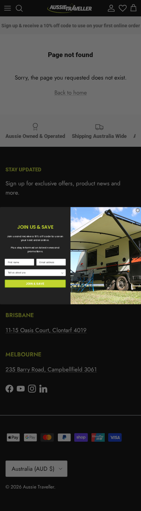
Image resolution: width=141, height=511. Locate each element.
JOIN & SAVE (35, 283)
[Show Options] (62, 272)
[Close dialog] (138, 210)
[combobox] (34, 272)
